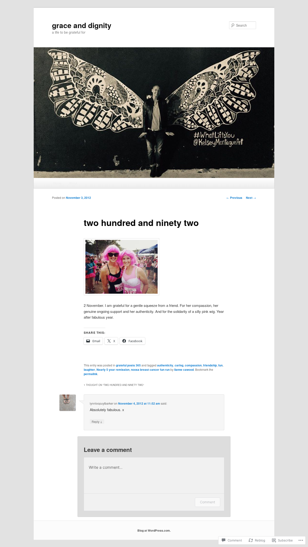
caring (179, 365)
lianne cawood (184, 369)
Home (57, 183)
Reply (97, 421)
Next (251, 197)
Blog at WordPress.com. (154, 530)
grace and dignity (81, 25)
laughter (89, 369)
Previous (234, 197)
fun (220, 365)
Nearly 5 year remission (112, 369)
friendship (210, 365)
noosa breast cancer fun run (150, 369)
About (73, 183)
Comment (207, 502)
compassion (193, 365)
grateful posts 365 (128, 365)
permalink (90, 374)
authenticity (165, 365)
